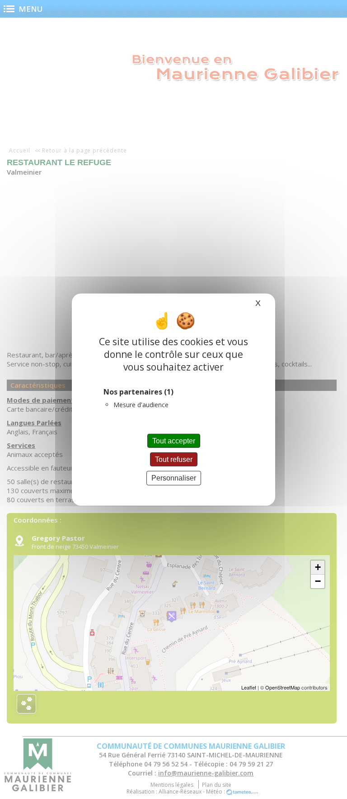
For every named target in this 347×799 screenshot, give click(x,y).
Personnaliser (173, 478)
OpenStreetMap (282, 687)
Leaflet (248, 687)
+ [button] (318, 567)
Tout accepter (173, 441)
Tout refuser (173, 459)
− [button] (318, 581)
